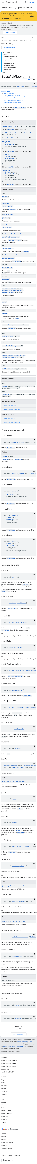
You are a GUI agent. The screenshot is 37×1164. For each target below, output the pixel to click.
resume (4, 313)
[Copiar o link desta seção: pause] (8, 793)
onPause (20, 809)
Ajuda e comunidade (29, 38)
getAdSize (5, 218)
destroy (4, 197)
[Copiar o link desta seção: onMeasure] (12, 1012)
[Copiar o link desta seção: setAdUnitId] (13, 895)
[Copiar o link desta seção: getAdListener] (15, 596)
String (4, 224)
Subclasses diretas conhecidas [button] (13, 101)
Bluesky (3, 1082)
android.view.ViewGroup (13, 95)
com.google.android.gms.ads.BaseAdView (21, 97)
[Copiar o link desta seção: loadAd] (9, 759)
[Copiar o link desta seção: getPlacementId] (16, 684)
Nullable (6, 214)
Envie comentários (9, 47)
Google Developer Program (9, 1060)
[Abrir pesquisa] (26, 2)
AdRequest (10, 292)
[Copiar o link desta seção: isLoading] (11, 742)
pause (4, 302)
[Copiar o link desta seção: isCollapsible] (13, 722)
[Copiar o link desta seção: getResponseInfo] (17, 701)
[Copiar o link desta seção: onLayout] (11, 999)
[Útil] (10, 43)
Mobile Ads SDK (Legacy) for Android (16, 8)
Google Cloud (5, 1116)
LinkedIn (3, 1088)
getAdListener (7, 206)
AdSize (12, 214)
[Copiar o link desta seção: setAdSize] (11, 859)
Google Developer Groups (8, 1063)
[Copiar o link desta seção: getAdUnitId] (13, 641)
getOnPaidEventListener (10, 237)
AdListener (6, 203)
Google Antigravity (6, 1113)
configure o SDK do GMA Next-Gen (11, 18)
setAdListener (7, 325)
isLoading (5, 279)
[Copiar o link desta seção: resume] (9, 816)
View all (3, 1122)
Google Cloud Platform (7, 1142)
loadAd (4, 292)
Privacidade (17, 1155)
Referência (28, 40)
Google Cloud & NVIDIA (7, 1072)
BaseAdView (20, 86)
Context (13, 126)
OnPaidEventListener (17, 234)
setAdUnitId (6, 346)
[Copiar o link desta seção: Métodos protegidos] (23, 993)
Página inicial (4, 38)
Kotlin (28, 80)
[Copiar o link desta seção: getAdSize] (11, 616)
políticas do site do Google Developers (13, 1046)
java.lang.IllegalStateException (13, 782)
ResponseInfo (14, 255)
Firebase (3, 1108)
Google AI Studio (6, 1110)
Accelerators (5, 1069)
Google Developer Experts (8, 1066)
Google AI (4, 1145)
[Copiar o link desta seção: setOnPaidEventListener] (23, 930)
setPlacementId (7, 369)
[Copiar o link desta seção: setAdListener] (15, 840)
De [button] (10, 405)
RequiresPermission (10, 289)
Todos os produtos (6, 1148)
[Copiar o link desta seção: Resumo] (11, 117)
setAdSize (5, 336)
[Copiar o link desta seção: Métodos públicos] (21, 565)
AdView (18, 102)
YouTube (4, 1094)
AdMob (15, 2)
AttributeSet (27, 133)
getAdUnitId (6, 227)
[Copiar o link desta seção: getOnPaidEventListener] (23, 664)
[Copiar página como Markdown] (29, 76)
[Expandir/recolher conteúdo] (12, 52)
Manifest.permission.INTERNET (12, 290)
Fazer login (31, 2)
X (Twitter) (4, 1091)
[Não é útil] (12, 43)
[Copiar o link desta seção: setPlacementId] (16, 950)
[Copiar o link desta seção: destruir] (10, 571)
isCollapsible (7, 268)
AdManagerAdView (10, 102)
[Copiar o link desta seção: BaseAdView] (13, 436)
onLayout (5, 386)
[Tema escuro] (34, 83)
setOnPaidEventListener (10, 355)
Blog (2, 1080)
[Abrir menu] (3, 2)
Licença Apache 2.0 (14, 1044)
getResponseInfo (8, 258)
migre (31, 16)
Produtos (13, 38)
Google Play (4, 1119)
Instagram (4, 1085)
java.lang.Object (5, 91)
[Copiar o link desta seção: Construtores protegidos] (28, 430)
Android (3, 1102)
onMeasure (5, 394)
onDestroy (25, 585)
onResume (20, 832)
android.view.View (9, 93)
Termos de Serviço (6, 1155)
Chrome (3, 1105)
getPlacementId (7, 248)
